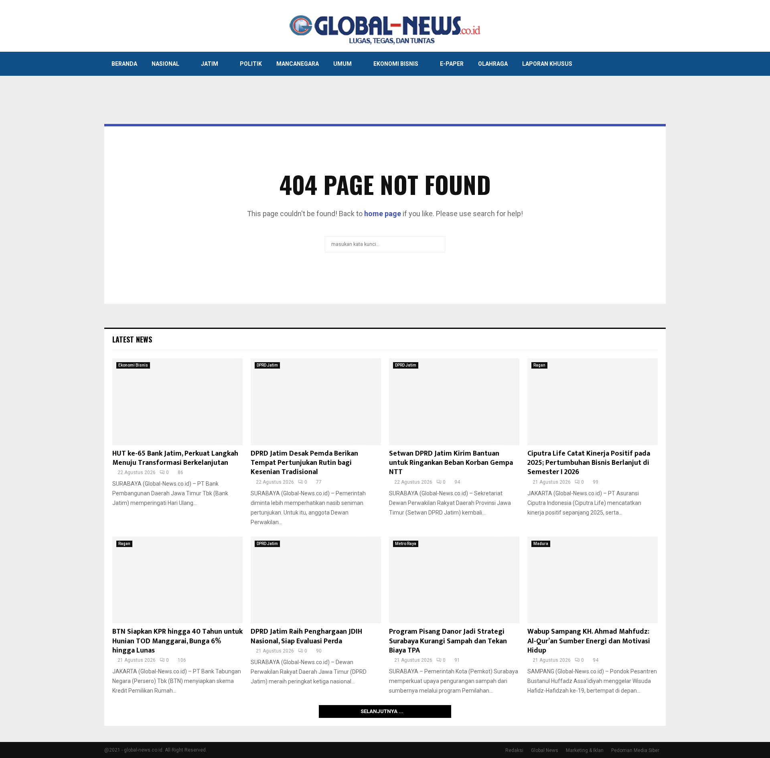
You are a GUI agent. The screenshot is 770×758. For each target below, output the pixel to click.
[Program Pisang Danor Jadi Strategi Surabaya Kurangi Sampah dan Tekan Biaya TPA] (454, 580)
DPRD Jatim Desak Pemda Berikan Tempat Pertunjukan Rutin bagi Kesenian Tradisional (304, 463)
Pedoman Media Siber (635, 750)
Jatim (209, 64)
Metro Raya (405, 543)
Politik (251, 64)
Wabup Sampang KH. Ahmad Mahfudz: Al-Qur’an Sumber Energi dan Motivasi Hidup (588, 641)
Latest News (132, 339)
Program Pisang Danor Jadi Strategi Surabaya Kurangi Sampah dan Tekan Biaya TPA (448, 641)
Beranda (124, 64)
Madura (540, 543)
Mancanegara (297, 64)
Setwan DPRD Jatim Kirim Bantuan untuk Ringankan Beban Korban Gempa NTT (451, 463)
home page (382, 213)
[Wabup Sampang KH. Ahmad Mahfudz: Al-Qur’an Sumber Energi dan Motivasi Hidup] (592, 580)
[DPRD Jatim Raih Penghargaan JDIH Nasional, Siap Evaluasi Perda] (316, 580)
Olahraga (493, 64)
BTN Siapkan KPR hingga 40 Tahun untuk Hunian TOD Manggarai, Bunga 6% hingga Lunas (177, 641)
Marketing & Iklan (585, 750)
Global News (544, 750)
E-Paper (452, 64)
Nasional (165, 64)
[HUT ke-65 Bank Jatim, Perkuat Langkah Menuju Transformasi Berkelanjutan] (177, 401)
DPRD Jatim (267, 365)
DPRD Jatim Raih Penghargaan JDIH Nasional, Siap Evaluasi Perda (306, 636)
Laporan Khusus (547, 64)
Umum (342, 64)
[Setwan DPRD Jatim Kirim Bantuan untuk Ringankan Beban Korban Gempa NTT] (454, 401)
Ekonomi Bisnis (395, 64)
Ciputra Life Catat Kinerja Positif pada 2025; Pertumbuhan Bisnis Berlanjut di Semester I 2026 (588, 463)
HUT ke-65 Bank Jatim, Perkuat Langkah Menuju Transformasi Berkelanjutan (175, 458)
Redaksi (514, 750)
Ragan (539, 365)
